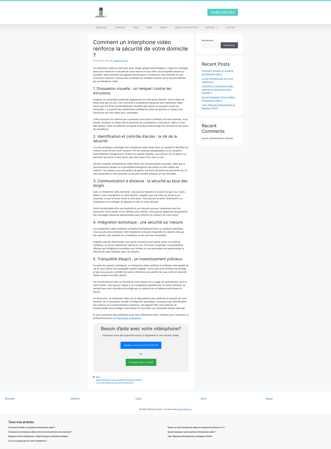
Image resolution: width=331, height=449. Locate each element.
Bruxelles (101, 27)
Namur (163, 27)
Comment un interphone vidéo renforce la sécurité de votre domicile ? (217, 89)
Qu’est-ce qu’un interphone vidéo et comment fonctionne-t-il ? (196, 427)
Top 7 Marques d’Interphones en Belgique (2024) (190, 436)
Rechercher (207, 40)
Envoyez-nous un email (141, 362)
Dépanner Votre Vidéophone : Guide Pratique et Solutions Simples (38, 436)
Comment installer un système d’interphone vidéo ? (31, 427)
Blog (98, 377)
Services (210, 27)
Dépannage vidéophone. (129, 318)
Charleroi (120, 27)
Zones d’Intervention (186, 27)
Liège (135, 27)
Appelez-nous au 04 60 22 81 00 (141, 345)
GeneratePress (185, 409)
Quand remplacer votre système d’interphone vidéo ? (119, 380)
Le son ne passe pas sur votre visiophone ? (115, 382)
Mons (149, 27)
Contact (230, 27)
